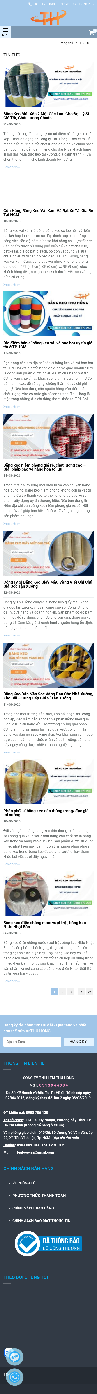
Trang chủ (68, 43)
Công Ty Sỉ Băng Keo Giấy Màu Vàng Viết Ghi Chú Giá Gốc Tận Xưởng (47, 584)
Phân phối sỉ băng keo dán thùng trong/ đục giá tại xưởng (46, 812)
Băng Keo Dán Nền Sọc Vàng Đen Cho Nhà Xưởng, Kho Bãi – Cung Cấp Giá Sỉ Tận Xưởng (48, 696)
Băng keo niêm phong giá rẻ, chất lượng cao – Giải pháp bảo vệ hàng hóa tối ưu (44, 467)
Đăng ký (78, 1042)
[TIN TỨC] (48, 17)
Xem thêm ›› (11, 167)
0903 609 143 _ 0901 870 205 (71, 4)
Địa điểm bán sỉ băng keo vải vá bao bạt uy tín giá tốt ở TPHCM (47, 345)
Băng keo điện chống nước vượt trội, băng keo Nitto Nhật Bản (44, 924)
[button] (91, 33)
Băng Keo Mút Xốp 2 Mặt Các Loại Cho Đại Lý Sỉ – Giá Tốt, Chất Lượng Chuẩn (47, 115)
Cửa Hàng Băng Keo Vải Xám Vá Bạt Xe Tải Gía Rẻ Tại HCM (48, 212)
